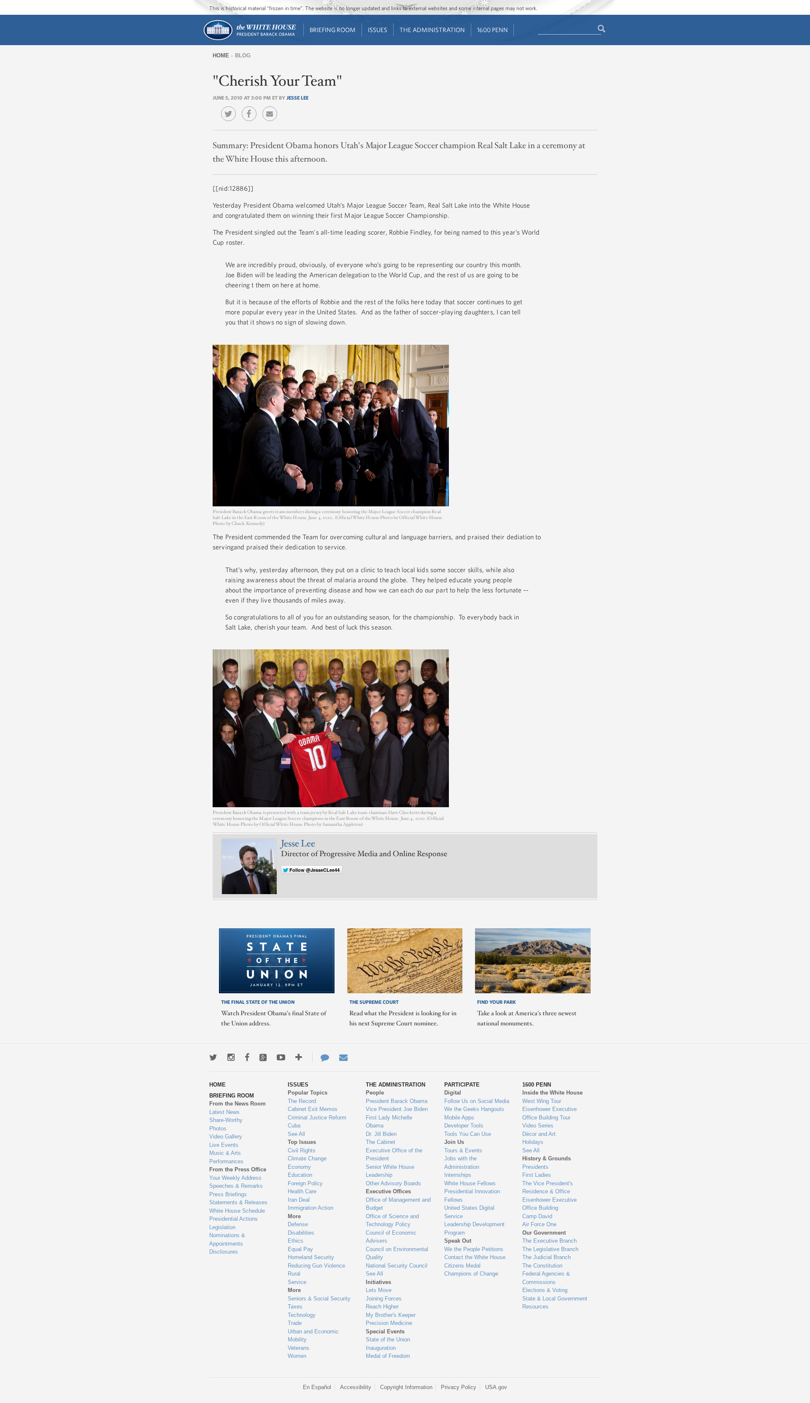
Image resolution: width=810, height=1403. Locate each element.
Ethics (295, 1241)
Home (221, 55)
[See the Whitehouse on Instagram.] (231, 1057)
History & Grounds (546, 1158)
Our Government (544, 1233)
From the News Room (237, 1103)
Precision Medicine (389, 1323)
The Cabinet (380, 1142)
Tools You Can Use (467, 1134)
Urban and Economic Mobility (313, 1335)
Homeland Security (311, 1257)
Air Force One (539, 1224)
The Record (302, 1101)
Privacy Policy (458, 1387)
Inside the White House (552, 1092)
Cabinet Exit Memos (313, 1109)
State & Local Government (554, 1298)
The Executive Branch (549, 1241)
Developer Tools (463, 1125)
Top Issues (302, 1142)
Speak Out (457, 1241)
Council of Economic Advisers (391, 1237)
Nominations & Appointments (227, 1239)
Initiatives (378, 1282)
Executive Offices (388, 1191)
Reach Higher (382, 1306)
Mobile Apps (459, 1117)
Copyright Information (406, 1387)
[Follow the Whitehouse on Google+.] (263, 1057)
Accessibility (355, 1387)
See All (296, 1134)
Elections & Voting (544, 1290)
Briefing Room (333, 29)
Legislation (222, 1227)
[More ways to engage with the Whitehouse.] (298, 1057)
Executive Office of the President (394, 1154)
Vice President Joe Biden (397, 1109)
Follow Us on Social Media (476, 1101)
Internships (457, 1175)
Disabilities (301, 1233)
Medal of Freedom (388, 1356)
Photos (218, 1128)
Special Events (385, 1331)
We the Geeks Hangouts (474, 1109)
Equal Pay (300, 1249)
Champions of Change (471, 1274)
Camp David (537, 1216)
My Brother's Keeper (391, 1315)
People (375, 1092)
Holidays (532, 1142)
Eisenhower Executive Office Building (549, 1204)
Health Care (302, 1191)
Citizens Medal (462, 1265)
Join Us (454, 1142)
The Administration (432, 29)
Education (300, 1175)
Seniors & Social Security (319, 1298)
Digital (452, 1092)
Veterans (298, 1348)
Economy (299, 1167)
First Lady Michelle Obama (389, 1121)
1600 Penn (492, 29)
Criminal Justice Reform (317, 1117)
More (294, 1216)
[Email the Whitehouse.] (343, 1057)
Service (297, 1282)
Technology (302, 1315)
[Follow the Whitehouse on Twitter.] (213, 1057)
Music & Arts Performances (226, 1157)
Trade (295, 1323)
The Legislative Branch (550, 1249)
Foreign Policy (305, 1183)
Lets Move (379, 1290)
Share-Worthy (226, 1120)
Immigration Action (310, 1208)
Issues (377, 29)
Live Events (223, 1145)
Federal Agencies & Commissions (546, 1278)
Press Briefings (228, 1194)
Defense (298, 1224)
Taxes (295, 1306)
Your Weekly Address (235, 1178)
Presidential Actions (233, 1219)
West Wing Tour (541, 1101)
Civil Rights (302, 1150)
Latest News (224, 1112)
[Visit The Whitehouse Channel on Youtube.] (281, 1057)
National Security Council (396, 1265)
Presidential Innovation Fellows (472, 1195)
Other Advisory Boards (393, 1183)
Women (297, 1356)
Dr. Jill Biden (381, 1134)
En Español (317, 1387)
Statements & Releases (238, 1202)
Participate (462, 1084)
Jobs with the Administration (461, 1162)
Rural (294, 1274)
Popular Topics (307, 1092)
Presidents (535, 1167)
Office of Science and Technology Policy (392, 1220)
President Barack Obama (396, 1101)
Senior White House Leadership (390, 1171)
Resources (535, 1306)
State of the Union (388, 1339)
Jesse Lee (297, 97)
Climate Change (307, 1158)
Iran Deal (299, 1200)
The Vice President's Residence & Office (547, 1187)
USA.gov (496, 1387)
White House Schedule (237, 1211)
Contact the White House (474, 1257)
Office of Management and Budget (398, 1204)
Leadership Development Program (474, 1228)
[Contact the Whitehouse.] (320, 1057)
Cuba (294, 1125)
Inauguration (381, 1348)
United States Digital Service (469, 1212)
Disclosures (223, 1252)
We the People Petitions (473, 1249)
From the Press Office (237, 1169)
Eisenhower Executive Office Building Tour (549, 1113)
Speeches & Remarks (236, 1186)
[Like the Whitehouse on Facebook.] (247, 1057)
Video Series (538, 1125)
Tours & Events (463, 1150)
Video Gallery (225, 1136)
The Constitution (542, 1265)
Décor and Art (539, 1134)
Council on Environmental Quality (397, 1253)
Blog (243, 55)
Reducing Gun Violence (316, 1265)
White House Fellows (470, 1183)
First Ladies (536, 1175)
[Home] (249, 39)
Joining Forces (384, 1298)
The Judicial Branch (546, 1257)
